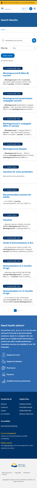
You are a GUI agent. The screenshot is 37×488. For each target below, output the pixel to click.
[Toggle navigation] (34, 8)
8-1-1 (25, 9)
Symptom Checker (25, 404)
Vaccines (7, 219)
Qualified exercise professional (18, 381)
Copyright (18, 472)
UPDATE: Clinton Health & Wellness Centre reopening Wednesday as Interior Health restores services (19, 2)
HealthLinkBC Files (25, 410)
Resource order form (26, 414)
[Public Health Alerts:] (2, 2)
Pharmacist (11, 368)
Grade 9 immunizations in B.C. (18, 242)
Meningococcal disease (15, 148)
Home (3, 30)
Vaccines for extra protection (18, 171)
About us (4, 404)
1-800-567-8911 (8, 445)
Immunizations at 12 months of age (18, 292)
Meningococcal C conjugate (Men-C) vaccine (17, 124)
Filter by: (4, 48)
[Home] (6, 8)
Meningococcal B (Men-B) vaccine (16, 74)
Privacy (4, 474)
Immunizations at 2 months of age (17, 266)
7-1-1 (24, 330)
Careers (3, 410)
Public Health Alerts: (2, 2)
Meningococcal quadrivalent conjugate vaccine (17, 99)
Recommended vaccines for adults (17, 195)
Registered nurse (13, 355)
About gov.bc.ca (7, 472)
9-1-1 (5, 436)
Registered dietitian (14, 361)
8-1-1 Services (5, 414)
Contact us (4, 407)
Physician (10, 374)
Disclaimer (26, 472)
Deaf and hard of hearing (9, 426)
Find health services (25, 407)
